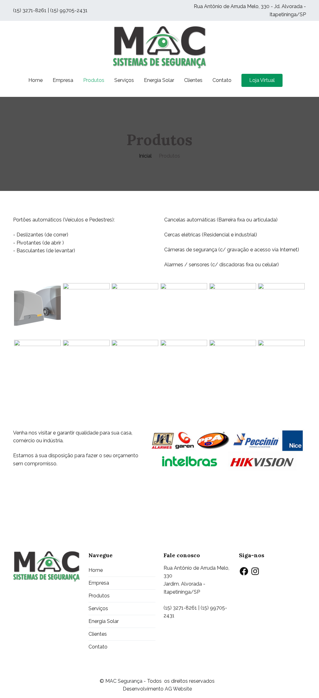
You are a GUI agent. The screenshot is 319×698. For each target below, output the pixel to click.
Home (35, 80)
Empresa (63, 80)
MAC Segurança (123, 681)
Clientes (193, 80)
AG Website (178, 689)
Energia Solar (159, 80)
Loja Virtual (262, 80)
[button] (37, 306)
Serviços (124, 80)
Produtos (93, 80)
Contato (221, 80)
